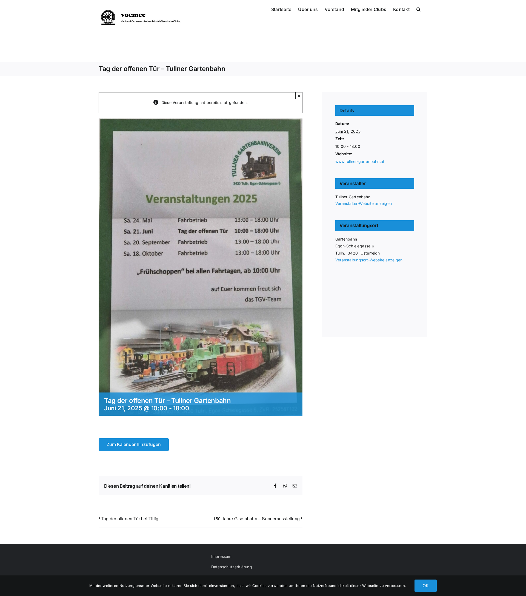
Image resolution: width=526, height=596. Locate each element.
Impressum (221, 556)
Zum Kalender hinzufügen (134, 444)
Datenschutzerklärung (231, 566)
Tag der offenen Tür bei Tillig (129, 518)
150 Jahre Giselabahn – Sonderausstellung (256, 518)
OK (425, 585)
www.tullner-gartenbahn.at (359, 161)
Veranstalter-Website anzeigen (363, 203)
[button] (418, 9)
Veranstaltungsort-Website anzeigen (368, 260)
